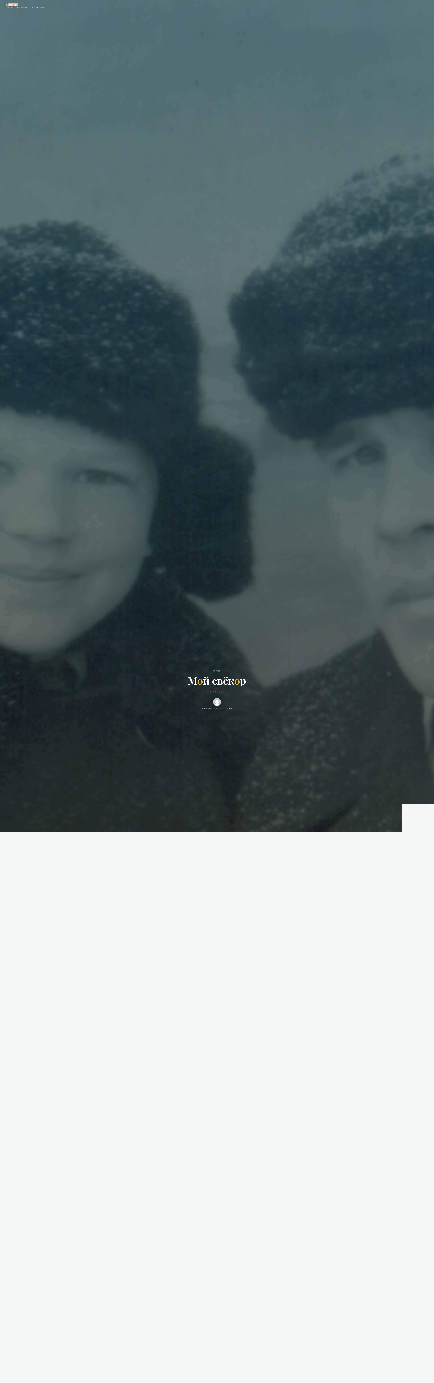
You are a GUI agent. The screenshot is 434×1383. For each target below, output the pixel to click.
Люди (216, 670)
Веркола (12, 4)
